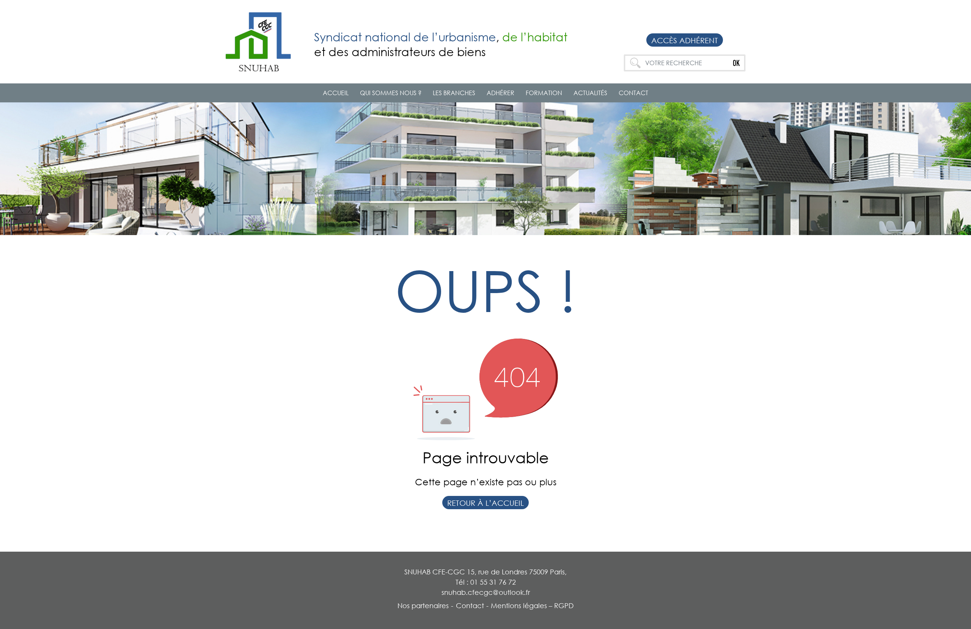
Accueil (336, 93)
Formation (544, 93)
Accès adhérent (684, 40)
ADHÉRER (500, 93)
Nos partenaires (423, 605)
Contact (633, 93)
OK (736, 63)
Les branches (454, 93)
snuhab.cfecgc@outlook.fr (486, 592)
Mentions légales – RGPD (532, 605)
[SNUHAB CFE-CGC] (264, 41)
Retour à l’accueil (485, 502)
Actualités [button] (590, 93)
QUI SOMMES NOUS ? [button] (390, 93)
